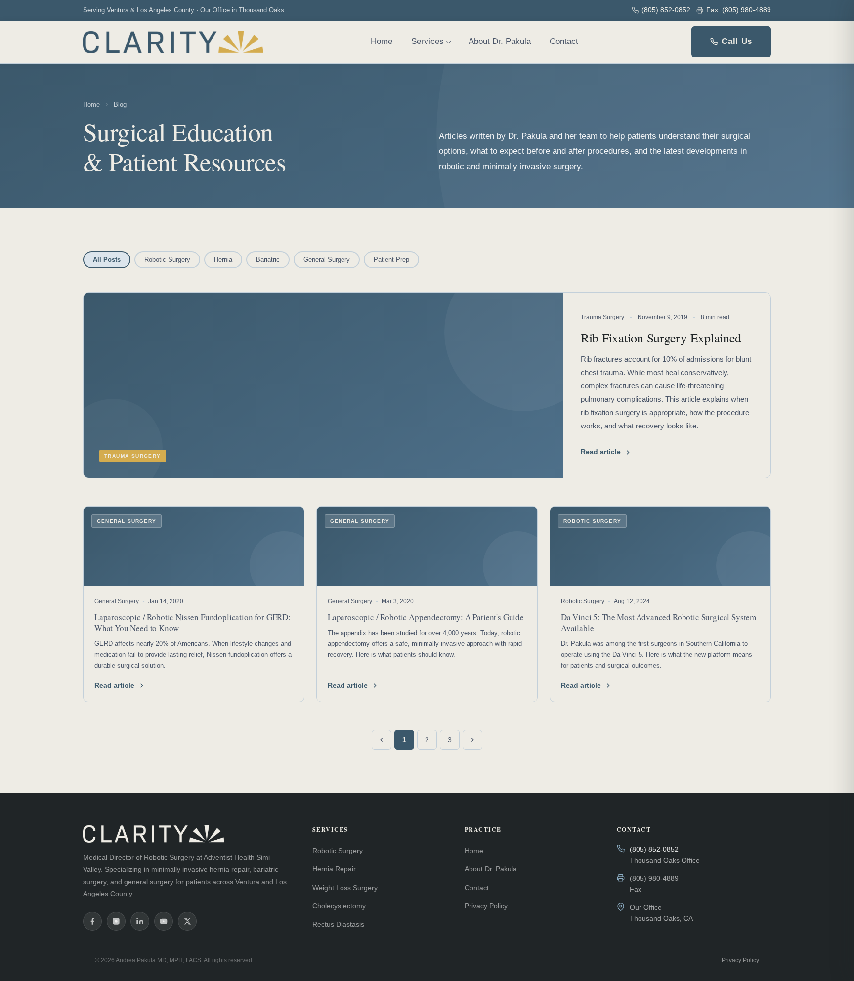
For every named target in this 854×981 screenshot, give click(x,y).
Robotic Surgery (167, 259)
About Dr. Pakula (500, 41)
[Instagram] (116, 921)
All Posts (107, 259)
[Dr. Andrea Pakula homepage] (173, 42)
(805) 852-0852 (665, 10)
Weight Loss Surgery (345, 888)
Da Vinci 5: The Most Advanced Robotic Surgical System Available (658, 622)
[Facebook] (92, 921)
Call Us (737, 41)
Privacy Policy (486, 906)
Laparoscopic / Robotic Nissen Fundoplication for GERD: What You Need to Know (192, 622)
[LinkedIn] (139, 921)
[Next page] (472, 740)
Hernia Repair (334, 869)
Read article (114, 685)
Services (427, 41)
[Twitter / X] (187, 921)
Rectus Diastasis (338, 924)
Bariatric (268, 259)
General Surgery (326, 259)
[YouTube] (163, 921)
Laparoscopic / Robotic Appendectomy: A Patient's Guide (426, 617)
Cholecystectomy (339, 906)
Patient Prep (391, 259)
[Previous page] (381, 740)
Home (381, 41)
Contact (564, 41)
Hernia (223, 259)
